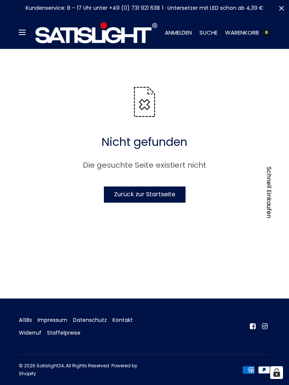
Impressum (52, 320)
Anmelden (178, 32)
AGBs (25, 320)
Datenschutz (90, 320)
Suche (208, 32)
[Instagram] (265, 326)
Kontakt (123, 320)
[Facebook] (252, 326)
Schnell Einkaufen (269, 192)
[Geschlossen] (281, 8)
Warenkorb (242, 32)
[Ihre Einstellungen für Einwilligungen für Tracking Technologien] (276, 372)
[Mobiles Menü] (27, 32)
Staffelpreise (64, 332)
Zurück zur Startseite (144, 194)
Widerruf (30, 332)
